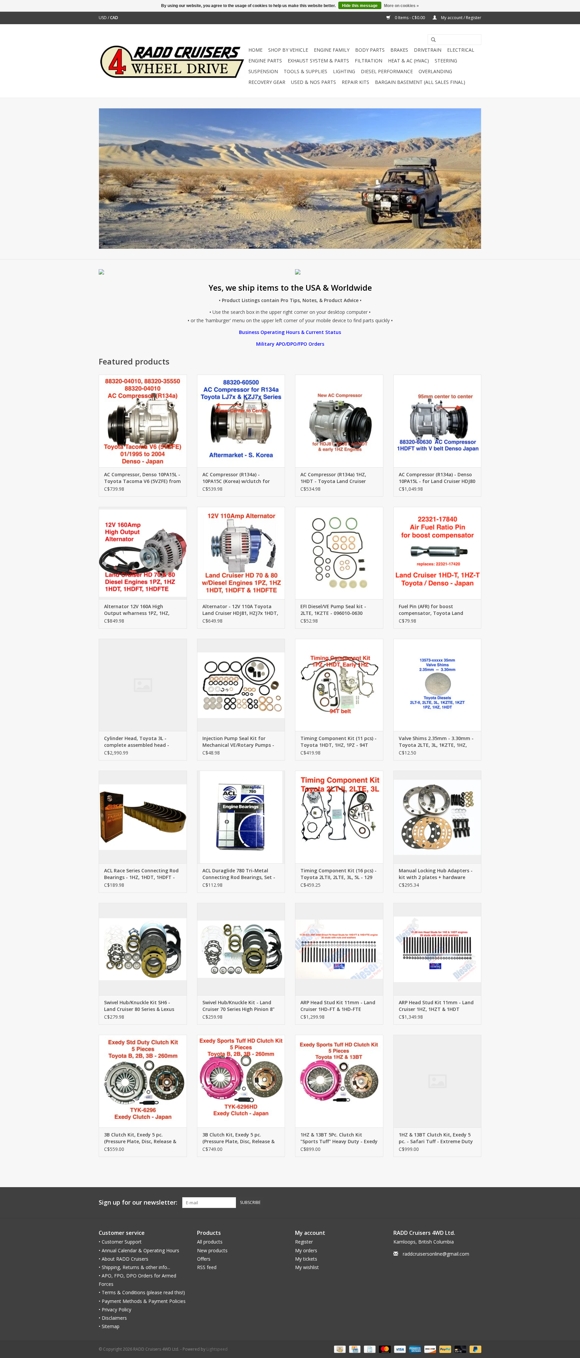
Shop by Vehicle (288, 50)
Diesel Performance (387, 71)
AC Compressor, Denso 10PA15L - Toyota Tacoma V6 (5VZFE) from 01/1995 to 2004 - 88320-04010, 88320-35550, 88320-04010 (142, 478)
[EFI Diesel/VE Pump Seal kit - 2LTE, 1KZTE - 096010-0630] (339, 553)
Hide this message (360, 5)
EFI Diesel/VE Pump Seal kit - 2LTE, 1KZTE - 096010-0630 (333, 609)
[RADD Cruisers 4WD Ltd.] (172, 61)
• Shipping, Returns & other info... (134, 1267)
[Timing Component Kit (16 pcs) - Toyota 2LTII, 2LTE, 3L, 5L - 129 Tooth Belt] (339, 817)
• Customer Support (120, 1242)
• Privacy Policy (115, 1309)
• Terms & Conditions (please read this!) (142, 1292)
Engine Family (331, 50)
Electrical (460, 50)
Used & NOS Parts (313, 82)
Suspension (263, 71)
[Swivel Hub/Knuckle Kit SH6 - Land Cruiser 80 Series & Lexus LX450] (143, 949)
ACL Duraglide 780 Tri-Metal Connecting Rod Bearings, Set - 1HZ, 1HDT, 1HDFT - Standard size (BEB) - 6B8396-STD (238, 874)
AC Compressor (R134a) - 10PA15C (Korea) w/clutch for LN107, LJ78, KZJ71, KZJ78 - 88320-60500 (236, 478)
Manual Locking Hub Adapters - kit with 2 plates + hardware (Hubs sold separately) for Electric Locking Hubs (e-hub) (436, 874)
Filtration (368, 60)
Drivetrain (427, 50)
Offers (203, 1259)
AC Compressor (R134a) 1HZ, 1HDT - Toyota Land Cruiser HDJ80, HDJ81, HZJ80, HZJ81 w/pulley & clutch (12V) (333, 478)
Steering (446, 60)
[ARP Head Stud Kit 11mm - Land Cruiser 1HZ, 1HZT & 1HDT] (437, 949)
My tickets (306, 1259)
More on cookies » (401, 5)
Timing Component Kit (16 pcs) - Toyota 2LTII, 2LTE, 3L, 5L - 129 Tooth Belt (338, 874)
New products (212, 1250)
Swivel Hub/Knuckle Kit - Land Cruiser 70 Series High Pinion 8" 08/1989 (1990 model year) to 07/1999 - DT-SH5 (238, 1006)
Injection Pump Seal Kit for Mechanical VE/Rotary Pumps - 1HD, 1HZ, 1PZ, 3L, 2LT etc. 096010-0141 (238, 741)
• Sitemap (109, 1326)
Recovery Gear (266, 82)
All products (210, 1242)
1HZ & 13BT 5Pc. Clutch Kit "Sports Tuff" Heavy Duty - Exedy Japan (339, 1138)
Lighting (344, 71)
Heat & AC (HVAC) (408, 60)
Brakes (399, 50)
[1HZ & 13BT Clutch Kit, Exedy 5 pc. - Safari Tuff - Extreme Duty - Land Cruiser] (437, 1081)
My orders (306, 1250)
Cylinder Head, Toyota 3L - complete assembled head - (136, 741)
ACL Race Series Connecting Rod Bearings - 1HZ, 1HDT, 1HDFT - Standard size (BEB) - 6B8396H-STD (141, 874)
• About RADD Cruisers (123, 1259)
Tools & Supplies (305, 71)
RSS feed (206, 1267)
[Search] (431, 40)
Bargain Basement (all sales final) (420, 82)
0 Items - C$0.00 (410, 17)
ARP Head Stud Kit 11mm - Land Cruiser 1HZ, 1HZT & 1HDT (436, 1005)
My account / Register (460, 17)
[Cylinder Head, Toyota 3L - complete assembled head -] (143, 685)
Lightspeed (217, 1349)
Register (304, 1242)
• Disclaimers (113, 1318)
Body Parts (370, 50)
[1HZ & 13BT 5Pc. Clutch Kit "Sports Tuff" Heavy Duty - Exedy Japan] (339, 1081)
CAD (114, 17)
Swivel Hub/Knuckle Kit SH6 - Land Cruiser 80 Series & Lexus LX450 (139, 1006)
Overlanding (435, 71)
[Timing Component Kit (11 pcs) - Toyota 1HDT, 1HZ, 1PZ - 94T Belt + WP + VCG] (339, 685)
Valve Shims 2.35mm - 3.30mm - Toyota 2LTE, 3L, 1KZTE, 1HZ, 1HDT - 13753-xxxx (436, 741)
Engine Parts (265, 60)
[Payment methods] (339, 1349)
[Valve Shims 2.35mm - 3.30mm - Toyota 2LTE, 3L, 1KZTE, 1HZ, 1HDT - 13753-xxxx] (437, 685)
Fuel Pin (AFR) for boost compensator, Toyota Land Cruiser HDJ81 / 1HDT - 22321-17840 (433, 610)
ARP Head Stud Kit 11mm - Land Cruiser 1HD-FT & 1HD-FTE (337, 1005)
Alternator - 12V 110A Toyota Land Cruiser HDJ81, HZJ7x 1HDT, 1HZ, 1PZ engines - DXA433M (240, 610)
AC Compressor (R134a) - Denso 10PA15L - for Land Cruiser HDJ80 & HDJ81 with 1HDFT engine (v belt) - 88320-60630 (437, 478)
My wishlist (307, 1267)
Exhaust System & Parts (318, 60)
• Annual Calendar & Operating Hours (139, 1250)
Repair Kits (355, 82)
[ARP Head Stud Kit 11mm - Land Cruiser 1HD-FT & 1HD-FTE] (339, 949)
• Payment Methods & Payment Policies (142, 1301)
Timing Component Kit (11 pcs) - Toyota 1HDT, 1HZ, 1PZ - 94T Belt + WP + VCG (338, 741)
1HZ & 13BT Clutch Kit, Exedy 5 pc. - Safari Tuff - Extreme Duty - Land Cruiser (436, 1138)
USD (103, 17)
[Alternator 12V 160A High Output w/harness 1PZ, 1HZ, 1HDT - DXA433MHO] (143, 553)
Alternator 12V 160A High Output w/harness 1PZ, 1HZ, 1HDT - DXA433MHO (137, 610)
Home (255, 50)
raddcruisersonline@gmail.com (436, 1254)
